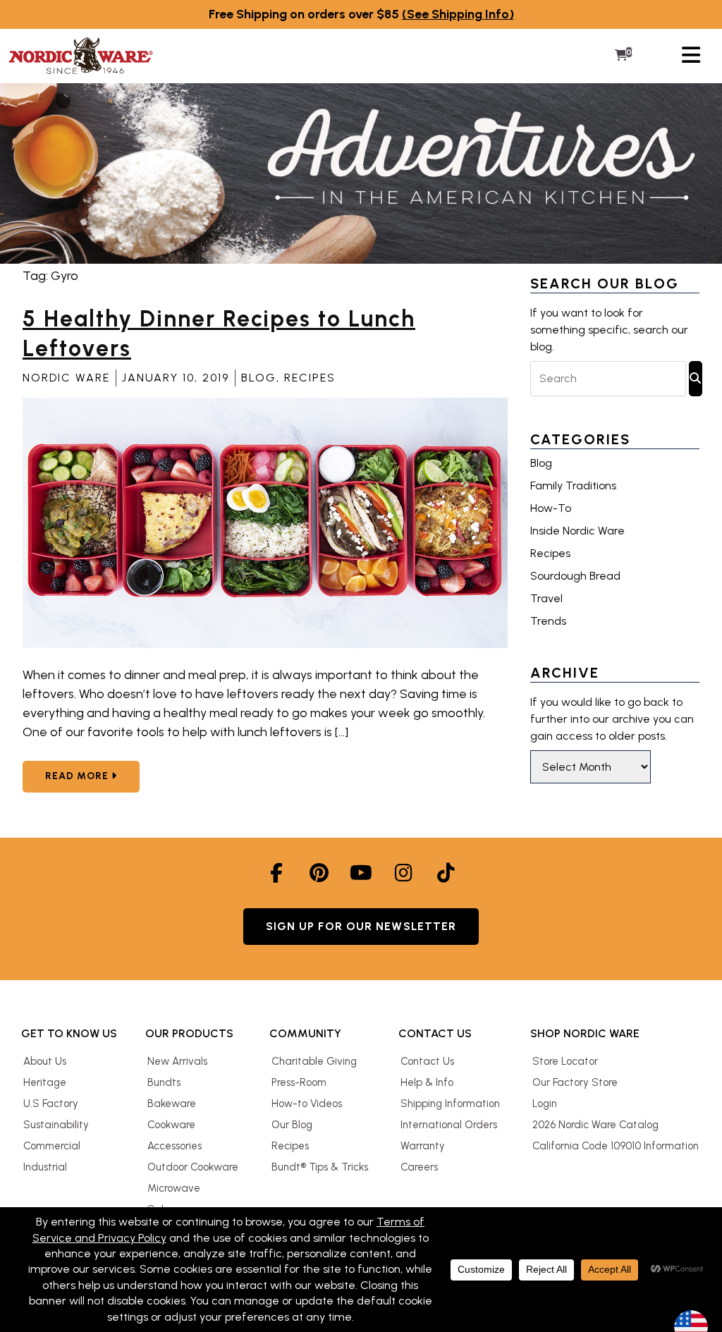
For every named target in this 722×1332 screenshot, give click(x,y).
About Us (44, 1061)
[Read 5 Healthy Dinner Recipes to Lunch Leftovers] (265, 644)
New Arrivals (177, 1061)
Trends (548, 621)
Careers (419, 1167)
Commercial (51, 1145)
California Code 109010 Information (615, 1145)
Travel (546, 598)
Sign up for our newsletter (361, 926)
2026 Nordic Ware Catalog (595, 1124)
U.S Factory (50, 1103)
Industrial (45, 1167)
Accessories (174, 1145)
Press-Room (298, 1082)
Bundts (163, 1082)
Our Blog (291, 1124)
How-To (550, 508)
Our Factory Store (575, 1082)
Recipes (310, 377)
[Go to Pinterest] (319, 873)
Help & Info (426, 1082)
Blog (258, 377)
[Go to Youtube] (361, 873)
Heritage (44, 1082)
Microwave (173, 1188)
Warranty (422, 1145)
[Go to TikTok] (446, 873)
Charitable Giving (314, 1061)
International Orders (448, 1124)
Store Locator (565, 1061)
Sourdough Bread (575, 575)
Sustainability (56, 1124)
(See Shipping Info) (458, 14)
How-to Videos (306, 1103)
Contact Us (427, 1061)
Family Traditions (573, 485)
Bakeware (171, 1103)
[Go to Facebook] (276, 873)
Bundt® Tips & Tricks (319, 1167)
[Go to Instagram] (403, 873)
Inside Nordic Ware (577, 530)
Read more (92, 775)
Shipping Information (450, 1103)
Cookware (171, 1124)
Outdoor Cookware (192, 1167)
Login (544, 1103)
